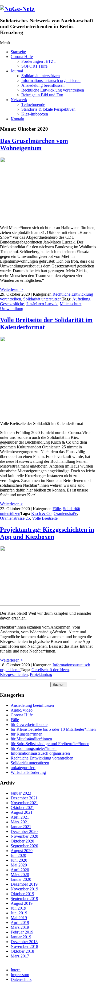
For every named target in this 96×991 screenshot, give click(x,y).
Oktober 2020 (22, 841)
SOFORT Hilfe (34, 66)
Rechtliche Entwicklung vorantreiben (52, 90)
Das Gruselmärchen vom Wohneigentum (34, 144)
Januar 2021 (21, 826)
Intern (16, 970)
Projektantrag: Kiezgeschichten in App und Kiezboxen (47, 533)
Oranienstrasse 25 (15, 518)
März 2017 (20, 956)
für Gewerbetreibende (29, 724)
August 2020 (22, 850)
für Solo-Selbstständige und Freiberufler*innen (50, 743)
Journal (17, 71)
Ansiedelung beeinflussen (43, 85)
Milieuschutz (70, 304)
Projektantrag (41, 674)
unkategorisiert (23, 767)
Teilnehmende (33, 104)
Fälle (57, 508)
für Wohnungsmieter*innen (34, 748)
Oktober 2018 (22, 951)
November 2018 (24, 946)
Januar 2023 (21, 793)
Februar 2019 (22, 932)
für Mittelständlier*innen (31, 739)
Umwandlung (11, 308)
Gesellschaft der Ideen (50, 669)
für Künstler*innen (26, 734)
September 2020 (24, 846)
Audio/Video (22, 710)
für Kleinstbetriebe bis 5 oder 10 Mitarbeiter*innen (53, 729)
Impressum (20, 974)
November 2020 (24, 836)
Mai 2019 (19, 917)
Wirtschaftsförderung (28, 772)
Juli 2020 (18, 855)
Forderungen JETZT (38, 61)
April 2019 (20, 922)
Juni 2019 (19, 913)
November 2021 (24, 802)
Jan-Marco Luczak (42, 304)
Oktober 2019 (22, 893)
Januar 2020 (21, 879)
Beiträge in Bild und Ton (42, 95)
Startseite (18, 51)
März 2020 (20, 874)
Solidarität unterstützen (40, 75)
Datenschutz (21, 979)
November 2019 (24, 889)
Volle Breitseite (45, 518)
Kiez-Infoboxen (34, 114)
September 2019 (24, 898)
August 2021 (22, 812)
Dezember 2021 (24, 798)
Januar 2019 (21, 937)
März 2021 (20, 822)
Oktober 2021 (22, 807)
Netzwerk (19, 99)
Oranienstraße (65, 513)
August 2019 (22, 903)
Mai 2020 (19, 865)
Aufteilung (81, 299)
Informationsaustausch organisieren (51, 80)
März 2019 (20, 927)
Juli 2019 (18, 908)
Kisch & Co (41, 513)
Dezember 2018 (24, 941)
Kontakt (17, 119)
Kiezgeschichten (14, 674)
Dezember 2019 (24, 884)
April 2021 (20, 817)
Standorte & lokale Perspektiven (48, 109)
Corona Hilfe (22, 56)
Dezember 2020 (24, 831)
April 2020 (20, 870)
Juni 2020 (19, 860)
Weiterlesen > (11, 289)
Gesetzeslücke (12, 304)
